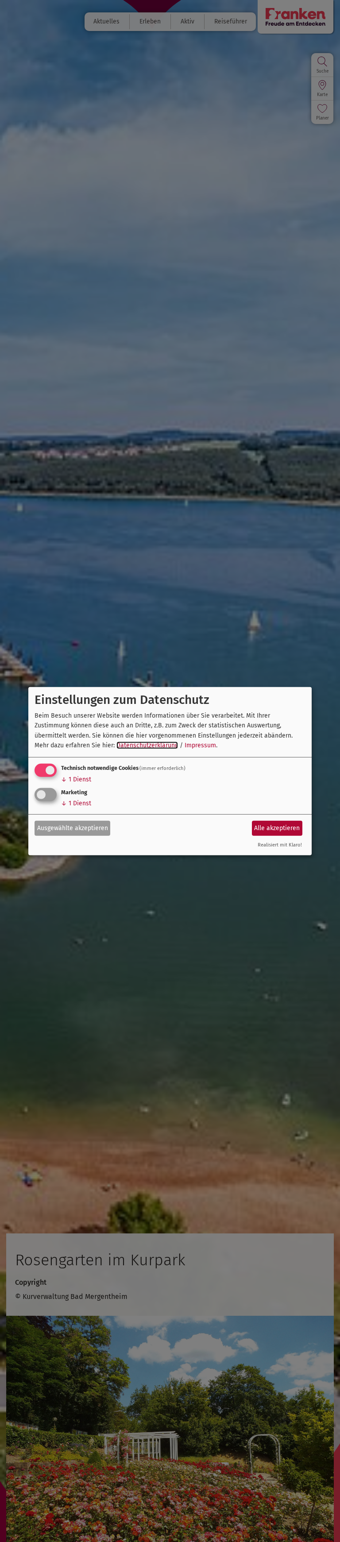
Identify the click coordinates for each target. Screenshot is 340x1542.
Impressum (200, 745)
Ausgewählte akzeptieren (72, 828)
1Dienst (76, 779)
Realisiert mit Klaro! (280, 845)
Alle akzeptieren (277, 828)
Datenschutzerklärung (147, 745)
